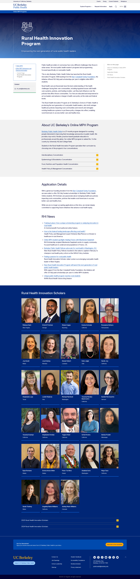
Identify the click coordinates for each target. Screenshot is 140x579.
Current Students (113, 1)
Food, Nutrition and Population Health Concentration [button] (60, 164)
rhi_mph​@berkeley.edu (23, 88)
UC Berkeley (22, 1)
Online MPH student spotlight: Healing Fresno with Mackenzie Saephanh (69, 240)
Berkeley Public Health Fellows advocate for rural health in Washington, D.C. (70, 248)
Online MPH (19, 66)
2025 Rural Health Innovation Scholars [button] (34, 520)
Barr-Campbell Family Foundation (83, 77)
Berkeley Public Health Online (52, 131)
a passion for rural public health (60, 257)
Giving (104, 1)
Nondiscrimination (76, 564)
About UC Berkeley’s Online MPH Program (116, 68)
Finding (46, 257)
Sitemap (54, 567)
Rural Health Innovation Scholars (116, 77)
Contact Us (55, 557)
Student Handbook (76, 557)
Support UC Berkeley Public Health (24, 563)
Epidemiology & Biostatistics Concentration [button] (57, 160)
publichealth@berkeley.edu (100, 566)
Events (99, 1)
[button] (86, 6)
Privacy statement (76, 567)
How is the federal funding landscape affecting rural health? (64, 231)
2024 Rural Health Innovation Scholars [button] (34, 526)
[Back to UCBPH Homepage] (20, 6)
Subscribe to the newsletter (114, 544)
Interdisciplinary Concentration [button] (52, 155)
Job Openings (55, 560)
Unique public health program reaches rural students (62, 276)
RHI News (110, 75)
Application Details (112, 72)
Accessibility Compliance (78, 560)
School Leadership (57, 564)
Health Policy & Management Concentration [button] (57, 169)
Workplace (124, 1)
